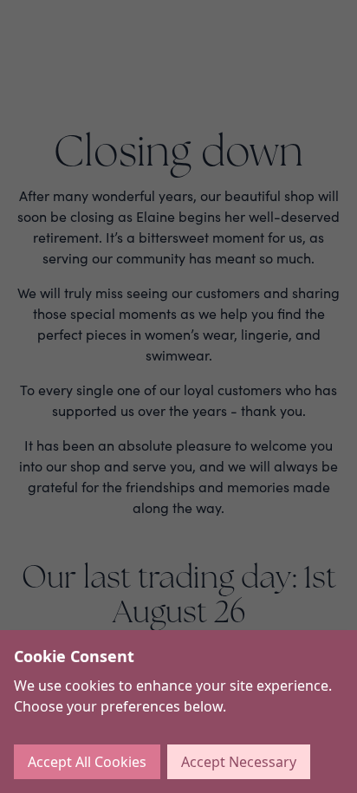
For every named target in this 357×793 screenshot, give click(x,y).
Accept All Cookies (87, 761)
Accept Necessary (238, 761)
